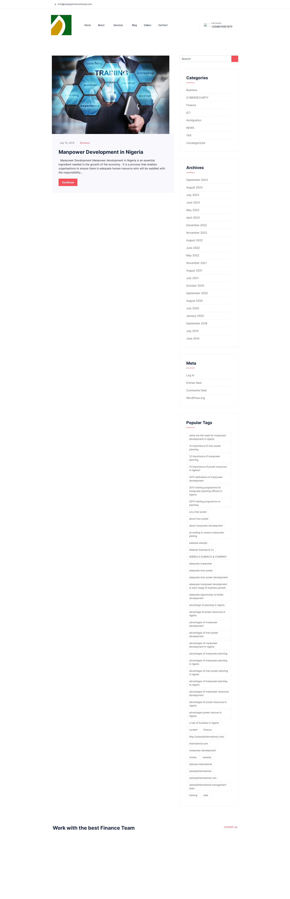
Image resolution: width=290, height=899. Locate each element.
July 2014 (192, 331)
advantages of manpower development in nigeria (203, 645)
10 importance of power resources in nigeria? (208, 468)
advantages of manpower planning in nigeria (208, 662)
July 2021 (192, 278)
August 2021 (194, 270)
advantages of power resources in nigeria (208, 704)
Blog (134, 25)
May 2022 (192, 255)
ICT (188, 112)
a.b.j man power (198, 511)
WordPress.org (195, 398)
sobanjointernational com (202, 777)
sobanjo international (200, 764)
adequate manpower (200, 563)
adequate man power (201, 570)
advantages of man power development (203, 634)
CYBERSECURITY (197, 97)
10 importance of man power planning (205, 447)
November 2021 (196, 263)
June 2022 (193, 247)
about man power (198, 518)
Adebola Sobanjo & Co (201, 549)
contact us (230, 826)
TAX (188, 135)
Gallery (147, 25)
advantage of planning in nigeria (207, 605)
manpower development (202, 750)
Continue (68, 182)
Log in (190, 375)
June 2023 (193, 202)
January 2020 (195, 315)
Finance (191, 105)
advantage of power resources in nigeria (207, 613)
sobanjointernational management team (207, 786)
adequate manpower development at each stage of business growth (208, 586)
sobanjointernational (200, 771)
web (205, 795)
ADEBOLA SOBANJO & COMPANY (208, 556)
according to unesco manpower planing (206, 534)
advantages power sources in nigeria (205, 714)
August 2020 (194, 300)
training (193, 795)
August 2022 (194, 240)
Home (87, 25)
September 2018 (196, 323)
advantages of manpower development (203, 624)
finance (208, 729)
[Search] (190, 30)
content (193, 729)
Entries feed (194, 382)
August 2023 (194, 187)
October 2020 (195, 285)
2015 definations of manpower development (206, 479)
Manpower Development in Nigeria (101, 152)
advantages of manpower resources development (209, 693)
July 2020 (192, 308)
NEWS (190, 127)
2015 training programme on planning (204, 503)
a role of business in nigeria (204, 722)
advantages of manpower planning (208, 653)
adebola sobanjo (198, 542)
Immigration (193, 120)
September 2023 (197, 179)
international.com (198, 743)
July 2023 (192, 195)
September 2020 (197, 293)
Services (118, 25)
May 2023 (192, 210)
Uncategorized (195, 143)
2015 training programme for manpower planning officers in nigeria (205, 491)
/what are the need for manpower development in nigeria (207, 437)
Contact (163, 25)
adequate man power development (208, 577)
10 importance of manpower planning (204, 458)
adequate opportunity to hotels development (206, 596)
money (193, 757)
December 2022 (196, 225)
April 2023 (193, 217)
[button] (186, 14)
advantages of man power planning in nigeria (208, 672)
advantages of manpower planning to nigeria (208, 683)
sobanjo (207, 757)
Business (85, 142)
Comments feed (196, 390)
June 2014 (192, 338)
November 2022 (196, 232)
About (101, 25)
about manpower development (206, 525)
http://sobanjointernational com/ (206, 736)
